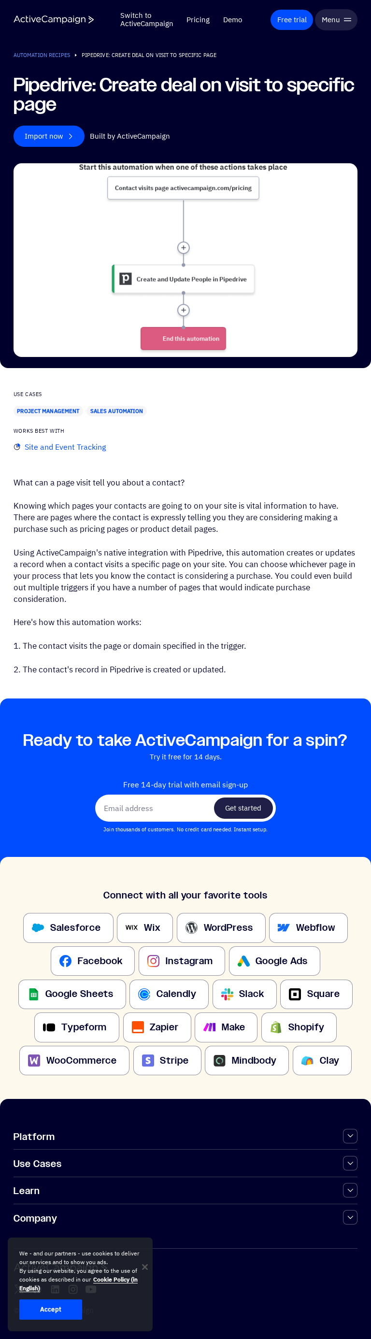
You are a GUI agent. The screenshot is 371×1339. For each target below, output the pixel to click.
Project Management (48, 410)
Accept (50, 1309)
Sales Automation (116, 410)
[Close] (145, 1267)
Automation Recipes (42, 54)
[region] (80, 1284)
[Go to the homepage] (54, 19)
